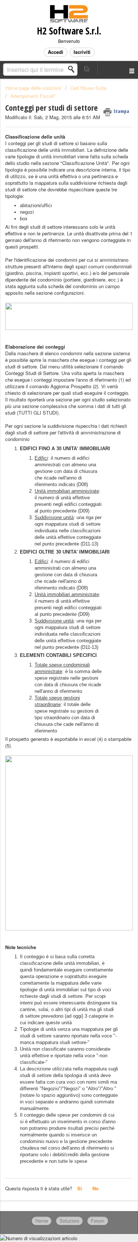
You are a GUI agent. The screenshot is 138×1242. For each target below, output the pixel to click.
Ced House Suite (88, 87)
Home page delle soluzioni (34, 87)
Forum (98, 1220)
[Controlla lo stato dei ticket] (87, 68)
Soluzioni (69, 1220)
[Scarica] (55, 633)
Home (41, 1220)
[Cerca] (73, 69)
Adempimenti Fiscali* (33, 95)
